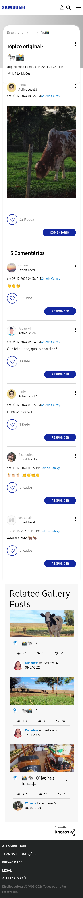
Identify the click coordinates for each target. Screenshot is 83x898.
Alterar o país (14, 878)
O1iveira (30, 803)
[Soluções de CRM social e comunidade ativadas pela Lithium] (65, 831)
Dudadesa (31, 663)
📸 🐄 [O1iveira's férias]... (37, 780)
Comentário (59, 232)
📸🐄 (27, 643)
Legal (7, 870)
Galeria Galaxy (50, 96)
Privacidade (12, 862)
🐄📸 (27, 710)
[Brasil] (13, 7)
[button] (68, 86)
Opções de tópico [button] (68, 43)
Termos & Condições (19, 854)
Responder (60, 311)
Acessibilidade (14, 846)
